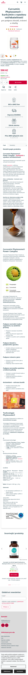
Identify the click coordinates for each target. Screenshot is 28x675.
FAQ (2, 638)
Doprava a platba (5, 640)
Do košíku (19, 82)
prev (2, 549)
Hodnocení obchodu (6, 647)
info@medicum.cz (5, 620)
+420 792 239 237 (5, 622)
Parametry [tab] (12, 145)
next (26, 549)
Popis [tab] (4, 145)
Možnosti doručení (5, 77)
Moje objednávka (5, 636)
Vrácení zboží (4, 642)
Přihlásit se (6, 607)
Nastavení (13, 666)
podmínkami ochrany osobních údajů (12, 602)
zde (2, 663)
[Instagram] (6, 625)
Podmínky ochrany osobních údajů (10, 645)
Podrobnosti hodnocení (14, 31)
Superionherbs (14, 26)
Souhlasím (20, 671)
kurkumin (19, 155)
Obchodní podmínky (6, 643)
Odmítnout (7, 671)
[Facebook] (3, 625)
